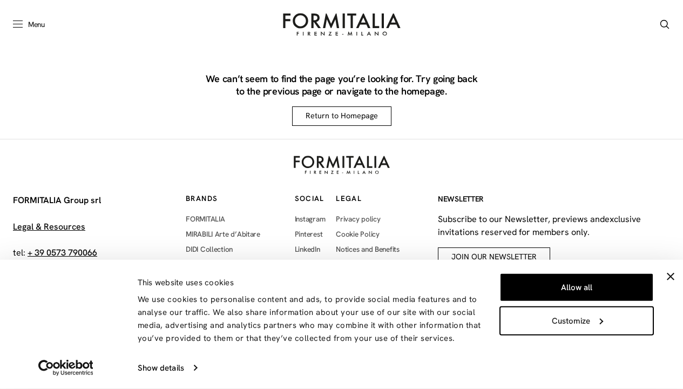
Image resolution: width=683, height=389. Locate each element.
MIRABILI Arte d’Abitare (223, 234)
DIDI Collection (209, 249)
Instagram (310, 219)
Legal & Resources (49, 226)
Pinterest (309, 234)
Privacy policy (358, 219)
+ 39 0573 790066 (62, 252)
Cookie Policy (358, 234)
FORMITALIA (205, 219)
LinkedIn (307, 249)
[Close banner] (670, 276)
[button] (664, 24)
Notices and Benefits (368, 249)
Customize (571, 320)
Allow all (576, 287)
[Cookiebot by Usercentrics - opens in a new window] (65, 368)
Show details (161, 368)
